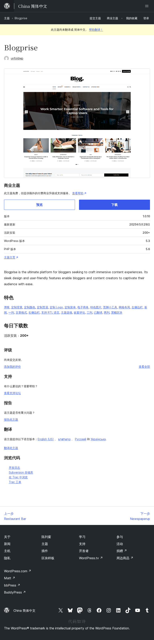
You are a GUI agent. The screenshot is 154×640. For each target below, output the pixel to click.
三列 (89, 312)
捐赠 (122, 551)
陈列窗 (46, 537)
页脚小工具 (110, 307)
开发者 (84, 551)
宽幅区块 (116, 312)
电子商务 (83, 307)
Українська (98, 439)
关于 (7, 537)
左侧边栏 (137, 307)
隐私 (7, 558)
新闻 (7, 544)
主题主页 (9, 257)
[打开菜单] (147, 6)
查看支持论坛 (12, 393)
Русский (80, 439)
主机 (7, 551)
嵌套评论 (79, 312)
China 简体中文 (24, 611)
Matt (9, 578)
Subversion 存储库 (21, 472)
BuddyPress (15, 592)
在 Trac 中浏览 (18, 477)
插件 (45, 551)
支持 (82, 544)
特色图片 (95, 307)
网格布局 (124, 307)
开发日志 (14, 467)
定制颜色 (29, 307)
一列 (11, 312)
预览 (39, 205)
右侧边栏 (34, 312)
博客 (7, 307)
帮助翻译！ (96, 29)
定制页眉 (42, 307)
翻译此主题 (11, 448)
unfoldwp (17, 58)
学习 (82, 537)
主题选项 (66, 312)
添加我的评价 (12, 366)
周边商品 (125, 558)
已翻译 (98, 312)
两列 (106, 312)
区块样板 (48, 558)
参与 (120, 537)
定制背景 (16, 307)
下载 (114, 205)
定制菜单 (70, 307)
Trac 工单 (15, 482)
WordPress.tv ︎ (91, 558)
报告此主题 (11, 419)
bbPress (12, 585)
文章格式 (21, 312)
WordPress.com (17, 571)
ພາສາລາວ (64, 439)
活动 (120, 544)
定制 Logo (56, 307)
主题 (7, 18)
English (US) (46, 439)
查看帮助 (77, 193)
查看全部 (144, 366)
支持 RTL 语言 (50, 312)
